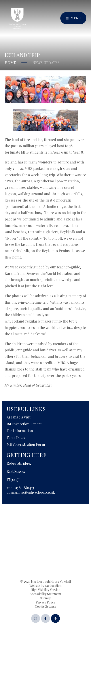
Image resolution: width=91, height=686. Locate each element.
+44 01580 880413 (20, 487)
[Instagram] (35, 618)
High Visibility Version (45, 590)
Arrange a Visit (18, 417)
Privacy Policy (45, 602)
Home (10, 62)
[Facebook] (45, 618)
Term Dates (16, 437)
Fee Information (20, 430)
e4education (53, 585)
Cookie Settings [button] (45, 606)
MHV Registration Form (26, 444)
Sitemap (45, 598)
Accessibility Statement (45, 594)
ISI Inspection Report (24, 424)
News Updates (45, 62)
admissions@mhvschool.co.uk (31, 492)
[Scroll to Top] (55, 618)
